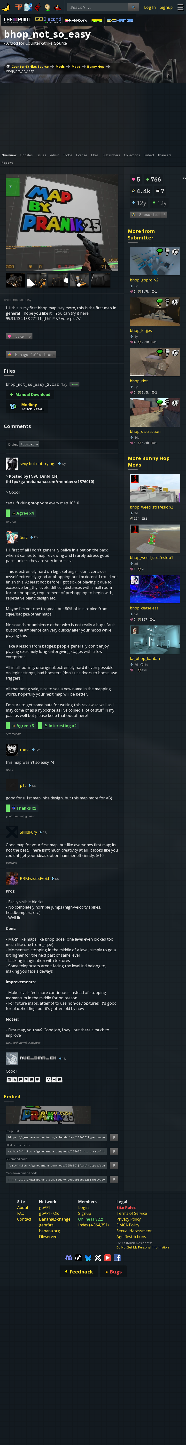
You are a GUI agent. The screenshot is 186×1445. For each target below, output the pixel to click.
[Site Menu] (180, 7)
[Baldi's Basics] (48, 7)
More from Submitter (141, 234)
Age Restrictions (131, 1236)
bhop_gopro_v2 (144, 280)
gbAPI (44, 1207)
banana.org (49, 1230)
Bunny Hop (95, 66)
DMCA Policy (127, 1225)
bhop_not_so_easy (20, 71)
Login (83, 1207)
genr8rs (46, 1225)
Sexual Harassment (134, 1230)
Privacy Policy (128, 1219)
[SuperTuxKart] (57, 7)
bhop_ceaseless (144, 608)
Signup (166, 7)
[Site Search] (133, 7)
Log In (150, 7)
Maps (76, 66)
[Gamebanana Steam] (78, 1257)
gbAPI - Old (49, 1213)
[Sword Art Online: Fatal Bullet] (18, 7)
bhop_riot (139, 381)
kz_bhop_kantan (145, 658)
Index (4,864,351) (93, 1225)
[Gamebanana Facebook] (117, 1257)
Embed (12, 1096)
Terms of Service (131, 1213)
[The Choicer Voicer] (28, 7)
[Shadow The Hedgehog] (38, 7)
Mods (60, 66)
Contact (24, 1219)
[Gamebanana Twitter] (98, 1257)
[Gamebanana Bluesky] (88, 1257)
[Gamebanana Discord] (69, 1257)
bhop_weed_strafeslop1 (151, 557)
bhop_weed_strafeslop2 (151, 507)
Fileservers (49, 1236)
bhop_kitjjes (141, 330)
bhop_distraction (145, 431)
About (22, 1207)
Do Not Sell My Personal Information (142, 1247)
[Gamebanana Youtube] (107, 1257)
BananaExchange (54, 1219)
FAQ (20, 1213)
